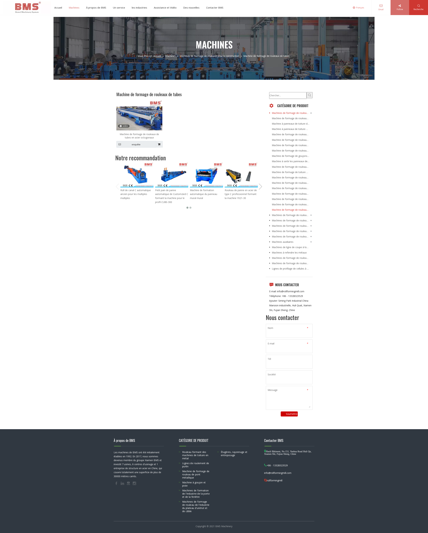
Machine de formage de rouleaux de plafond (292, 193)
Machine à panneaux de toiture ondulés (292, 129)
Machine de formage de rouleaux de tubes (292, 209)
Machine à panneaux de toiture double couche (292, 123)
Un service (119, 7)
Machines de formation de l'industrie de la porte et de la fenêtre (196, 493)
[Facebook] (117, 483)
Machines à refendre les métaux (289, 252)
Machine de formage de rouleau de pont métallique (195, 474)
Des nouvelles (191, 7)
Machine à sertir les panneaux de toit (292, 161)
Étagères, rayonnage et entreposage (234, 453)
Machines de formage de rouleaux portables (292, 257)
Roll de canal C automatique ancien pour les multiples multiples (135, 194)
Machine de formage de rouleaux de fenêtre (292, 177)
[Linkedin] (123, 483)
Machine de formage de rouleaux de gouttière (292, 182)
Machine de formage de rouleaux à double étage (292, 150)
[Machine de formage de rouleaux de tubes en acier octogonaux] (139, 117)
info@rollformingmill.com (290, 291)
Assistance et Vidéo (165, 7)
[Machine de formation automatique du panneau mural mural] (206, 175)
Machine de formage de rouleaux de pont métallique (292, 139)
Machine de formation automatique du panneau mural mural (203, 194)
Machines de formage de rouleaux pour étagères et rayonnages (292, 220)
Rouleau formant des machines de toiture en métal (195, 455)
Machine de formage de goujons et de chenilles (292, 155)
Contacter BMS (214, 7)
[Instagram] (134, 483)
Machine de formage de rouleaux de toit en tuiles (292, 145)
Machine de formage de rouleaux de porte (292, 188)
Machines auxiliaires (282, 241)
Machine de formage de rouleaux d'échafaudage (292, 204)
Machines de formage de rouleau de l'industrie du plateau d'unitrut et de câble (195, 506)
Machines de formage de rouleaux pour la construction (292, 113)
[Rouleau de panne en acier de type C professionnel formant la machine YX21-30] (241, 175)
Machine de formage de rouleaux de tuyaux (292, 199)
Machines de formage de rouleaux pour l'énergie (292, 215)
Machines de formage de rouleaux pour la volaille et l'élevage (292, 231)
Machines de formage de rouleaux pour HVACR (292, 225)
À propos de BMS (96, 7)
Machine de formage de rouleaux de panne (292, 134)
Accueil (58, 7)
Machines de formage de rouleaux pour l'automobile (292, 236)
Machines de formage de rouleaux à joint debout (292, 263)
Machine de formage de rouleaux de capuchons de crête (292, 166)
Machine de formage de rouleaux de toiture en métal (292, 118)
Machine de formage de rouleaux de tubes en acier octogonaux (139, 136)
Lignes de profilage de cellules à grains (292, 268)
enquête (136, 144)
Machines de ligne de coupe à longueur (292, 247)
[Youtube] (129, 483)
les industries (139, 7)
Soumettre (291, 413)
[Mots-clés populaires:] (310, 95)
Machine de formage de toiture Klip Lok (292, 172)
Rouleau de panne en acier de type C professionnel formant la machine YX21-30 (241, 194)
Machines (74, 7)
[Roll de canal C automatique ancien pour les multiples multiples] (136, 175)
